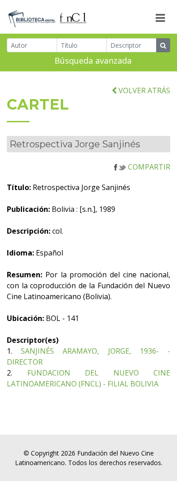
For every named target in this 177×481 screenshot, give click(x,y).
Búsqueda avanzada (93, 60)
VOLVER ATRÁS (143, 90)
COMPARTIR (148, 167)
